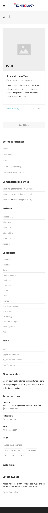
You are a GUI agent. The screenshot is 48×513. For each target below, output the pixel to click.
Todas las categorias (11, 321)
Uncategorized (9, 326)
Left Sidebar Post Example (13, 172)
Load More (24, 125)
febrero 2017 (8, 222)
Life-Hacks (7, 285)
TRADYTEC (31, 450)
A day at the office (17, 76)
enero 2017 (7, 227)
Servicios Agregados (11, 306)
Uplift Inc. (6, 189)
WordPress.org (9, 365)
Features (6, 259)
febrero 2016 (8, 233)
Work (5, 332)
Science (6, 301)
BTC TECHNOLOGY (13, 450)
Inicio (5, 160)
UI (5, 455)
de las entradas (11, 354)
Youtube (6, 148)
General (6, 270)
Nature (5, 290)
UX (13, 455)
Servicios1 (7, 311)
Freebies (6, 265)
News (5, 295)
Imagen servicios (10, 275)
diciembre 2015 (9, 238)
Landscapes (7, 280)
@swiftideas (14, 492)
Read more (12, 108)
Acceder (6, 349)
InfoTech (28, 80)
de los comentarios (12, 359)
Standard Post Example (23, 189)
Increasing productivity (12, 166)
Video (22, 455)
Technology (7, 316)
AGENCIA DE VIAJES (13, 445)
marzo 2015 (8, 244)
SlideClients (7, 154)
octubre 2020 (8, 217)
